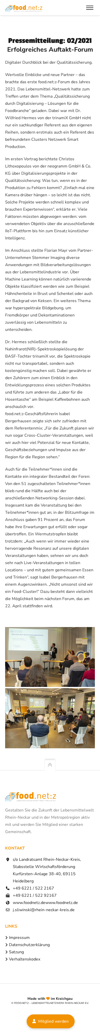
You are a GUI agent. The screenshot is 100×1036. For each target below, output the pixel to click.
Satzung (16, 952)
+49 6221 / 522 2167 (33, 888)
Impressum (19, 937)
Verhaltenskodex (24, 959)
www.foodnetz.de (29, 903)
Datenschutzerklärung (29, 945)
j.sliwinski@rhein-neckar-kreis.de (44, 910)
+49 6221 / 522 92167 (35, 895)
